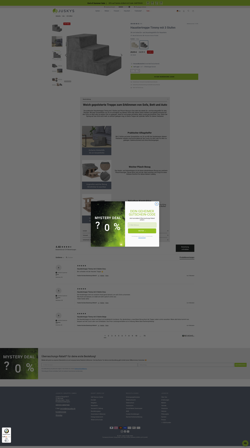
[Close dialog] (156, 204)
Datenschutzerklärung (142, 237)
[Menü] (10, 429)
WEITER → (142, 231)
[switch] (6, 440)
